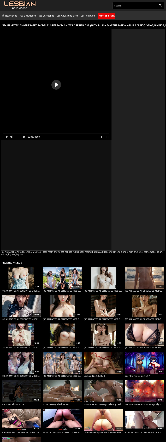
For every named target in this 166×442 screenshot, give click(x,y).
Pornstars (88, 15)
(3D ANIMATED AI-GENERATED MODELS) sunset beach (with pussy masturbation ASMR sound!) (145, 291)
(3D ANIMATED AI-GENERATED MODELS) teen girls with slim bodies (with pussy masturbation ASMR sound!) (103, 291)
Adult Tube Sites (67, 15)
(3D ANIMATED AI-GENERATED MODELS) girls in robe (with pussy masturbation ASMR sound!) (62, 376)
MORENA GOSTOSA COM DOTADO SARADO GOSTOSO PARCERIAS (62, 432)
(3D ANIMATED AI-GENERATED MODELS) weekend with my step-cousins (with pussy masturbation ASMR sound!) (21, 291)
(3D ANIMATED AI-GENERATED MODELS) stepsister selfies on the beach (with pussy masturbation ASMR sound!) (145, 347)
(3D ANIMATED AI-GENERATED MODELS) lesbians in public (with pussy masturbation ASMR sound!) (103, 347)
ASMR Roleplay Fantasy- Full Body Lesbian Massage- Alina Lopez (103, 404)
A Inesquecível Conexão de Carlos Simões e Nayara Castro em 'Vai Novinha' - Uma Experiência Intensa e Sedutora (21, 432)
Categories (46, 15)
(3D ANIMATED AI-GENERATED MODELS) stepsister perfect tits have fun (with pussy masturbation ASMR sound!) (62, 319)
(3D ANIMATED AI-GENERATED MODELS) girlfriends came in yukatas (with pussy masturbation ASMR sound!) (21, 376)
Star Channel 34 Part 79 (13, 404)
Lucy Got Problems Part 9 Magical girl (143, 404)
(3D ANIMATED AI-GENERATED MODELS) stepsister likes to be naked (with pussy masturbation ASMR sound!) (103, 319)
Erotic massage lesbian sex (56, 404)
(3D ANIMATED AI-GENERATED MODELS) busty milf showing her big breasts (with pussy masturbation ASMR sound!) (62, 347)
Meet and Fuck (107, 15)
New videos (9, 15)
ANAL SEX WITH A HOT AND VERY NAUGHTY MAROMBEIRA (145, 432)
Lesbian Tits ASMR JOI (95, 376)
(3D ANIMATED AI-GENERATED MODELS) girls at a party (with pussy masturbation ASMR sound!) (21, 347)
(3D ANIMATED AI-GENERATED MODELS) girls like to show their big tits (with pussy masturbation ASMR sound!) (145, 319)
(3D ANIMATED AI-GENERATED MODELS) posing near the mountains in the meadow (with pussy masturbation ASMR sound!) (62, 291)
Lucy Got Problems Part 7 (137, 376)
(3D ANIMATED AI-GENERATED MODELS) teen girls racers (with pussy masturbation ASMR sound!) (21, 319)
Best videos (28, 15)
